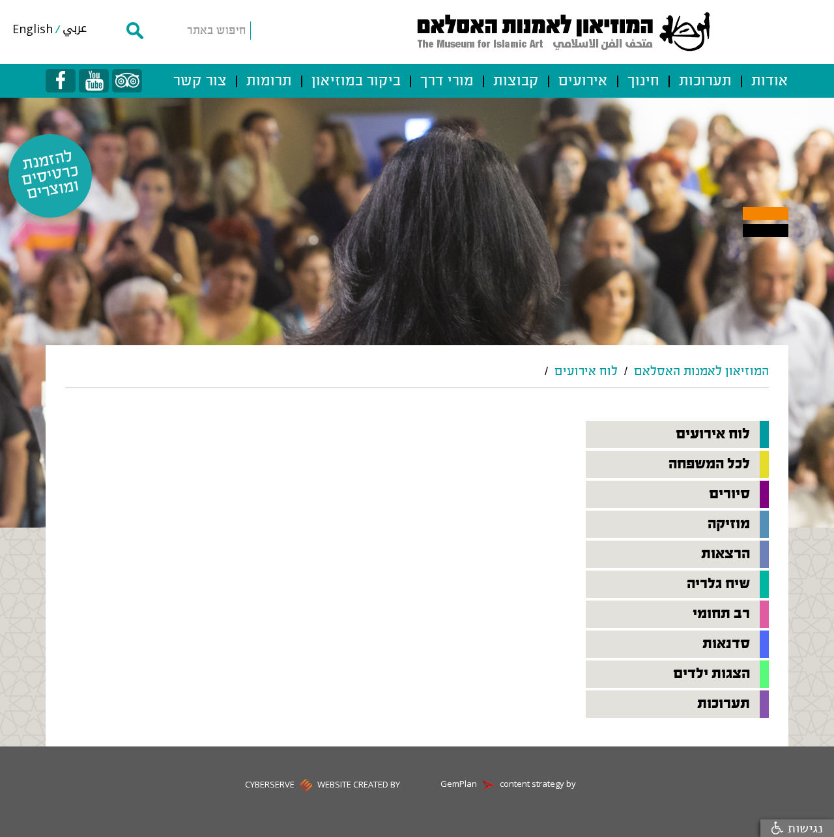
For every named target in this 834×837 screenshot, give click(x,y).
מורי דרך (447, 81)
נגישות (803, 828)
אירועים (583, 81)
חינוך (643, 81)
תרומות (269, 81)
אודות (769, 81)
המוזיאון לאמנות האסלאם (701, 372)
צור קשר (200, 81)
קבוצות (516, 81)
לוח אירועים (586, 372)
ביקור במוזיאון (356, 81)
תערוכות (705, 81)
